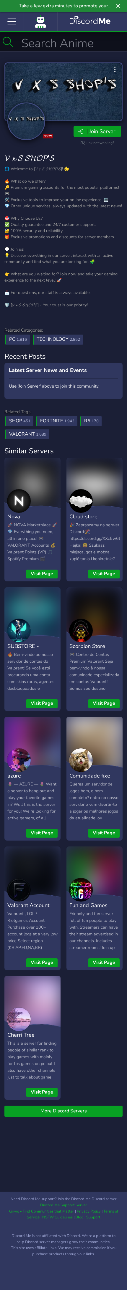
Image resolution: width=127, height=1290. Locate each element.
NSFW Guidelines (57, 1217)
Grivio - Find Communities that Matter (41, 1211)
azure (14, 775)
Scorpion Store (87, 646)
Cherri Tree (21, 1034)
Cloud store (83, 516)
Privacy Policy (89, 1211)
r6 (91, 421)
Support (93, 1217)
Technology (58, 339)
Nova (13, 516)
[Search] (8, 41)
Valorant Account (28, 905)
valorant (27, 434)
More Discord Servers (63, 1111)
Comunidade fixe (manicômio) (89, 780)
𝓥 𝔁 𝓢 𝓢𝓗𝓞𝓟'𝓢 (29, 158)
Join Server (102, 131)
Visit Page (42, 573)
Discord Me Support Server (63, 1205)
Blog (79, 1217)
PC (18, 339)
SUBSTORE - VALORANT (23, 650)
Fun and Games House (88, 909)
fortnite (57, 421)
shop (19, 421)
